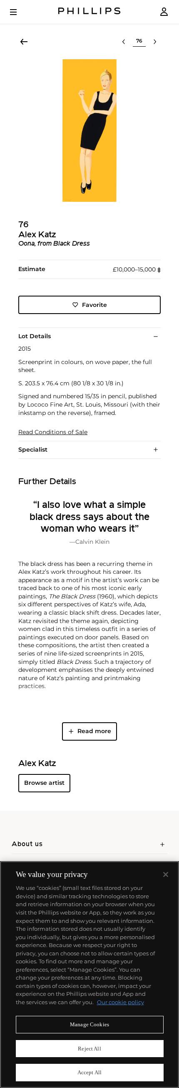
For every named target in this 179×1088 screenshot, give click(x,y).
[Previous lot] (123, 42)
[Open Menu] (19, 12)
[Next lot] (155, 42)
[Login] (164, 12)
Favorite (94, 305)
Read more (94, 731)
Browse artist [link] (44, 782)
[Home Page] (89, 12)
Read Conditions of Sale (52, 432)
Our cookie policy (120, 1002)
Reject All (89, 1048)
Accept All (89, 1072)
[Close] (166, 874)
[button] (89, 130)
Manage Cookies (89, 1024)
